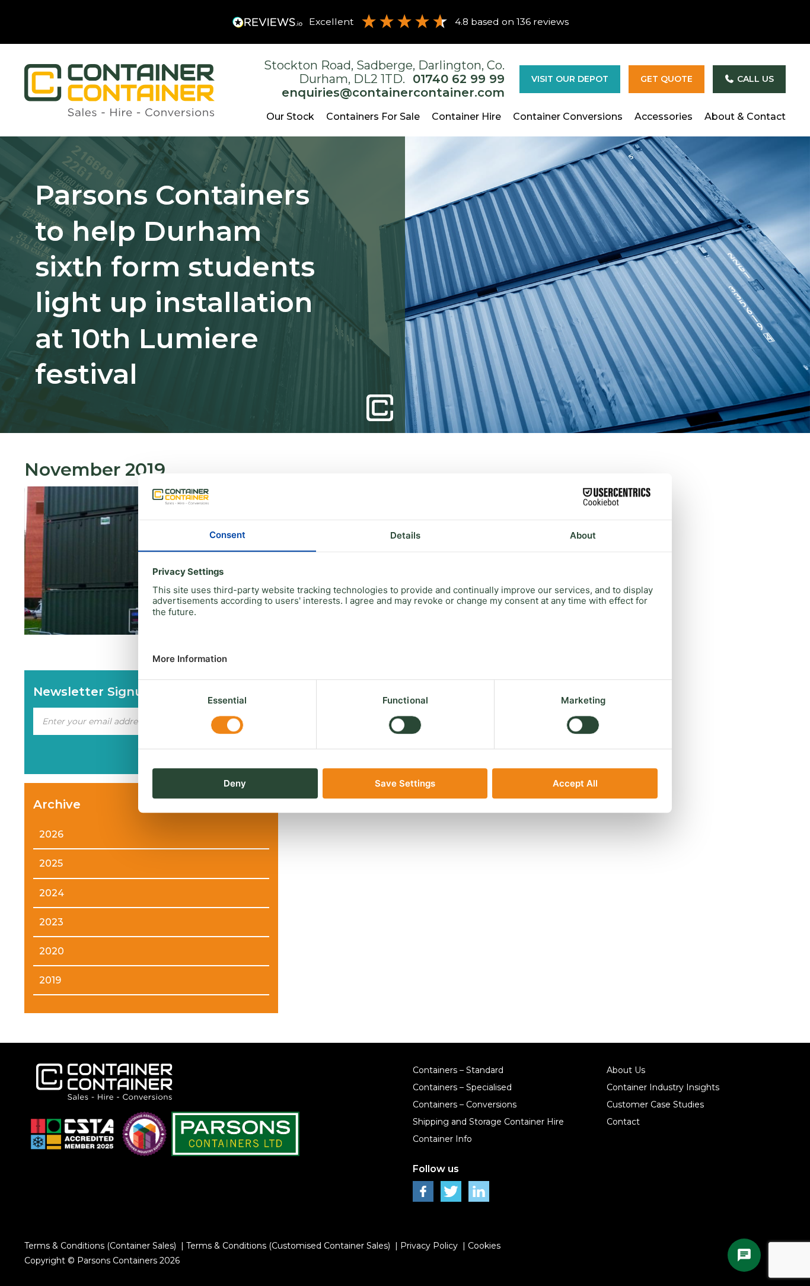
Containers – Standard (458, 1070)
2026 (51, 834)
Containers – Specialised (462, 1087)
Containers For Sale (373, 116)
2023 (51, 922)
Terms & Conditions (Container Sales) (100, 1245)
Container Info (442, 1139)
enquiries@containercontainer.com (393, 92)
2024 (51, 893)
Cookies (484, 1245)
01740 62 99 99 (459, 79)
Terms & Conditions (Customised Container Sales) (288, 1245)
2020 (51, 951)
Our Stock (290, 116)
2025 (51, 863)
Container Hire (466, 116)
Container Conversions (568, 116)
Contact (623, 1121)
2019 (50, 980)
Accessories (663, 116)
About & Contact (745, 116)
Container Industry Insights (663, 1087)
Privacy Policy (429, 1245)
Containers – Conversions (464, 1104)
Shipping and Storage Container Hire (488, 1121)
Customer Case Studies (655, 1104)
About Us (626, 1070)
